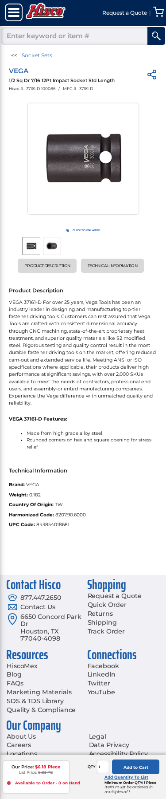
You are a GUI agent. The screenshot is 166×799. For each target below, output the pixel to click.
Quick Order (107, 604)
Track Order (106, 631)
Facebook (103, 665)
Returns (100, 613)
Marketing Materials (39, 692)
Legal (97, 736)
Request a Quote (115, 595)
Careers (19, 744)
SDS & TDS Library (35, 701)
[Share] (152, 76)
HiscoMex (22, 665)
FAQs (15, 683)
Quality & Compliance (41, 709)
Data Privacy (109, 744)
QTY (92, 766)
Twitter (99, 683)
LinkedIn (102, 674)
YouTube (101, 692)
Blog (14, 674)
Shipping (102, 622)
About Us (21, 736)
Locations (22, 753)
